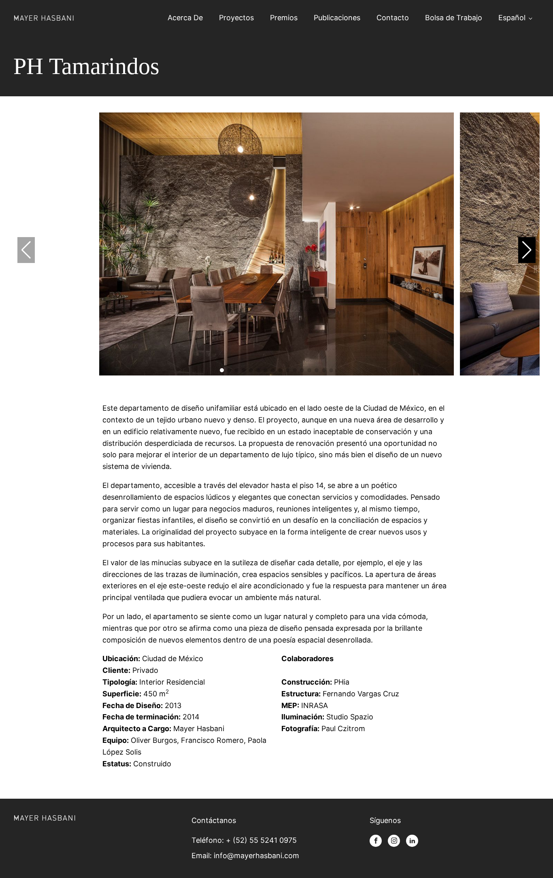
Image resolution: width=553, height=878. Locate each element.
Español (511, 17)
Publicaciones (337, 17)
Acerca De (185, 17)
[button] (527, 250)
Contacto (392, 17)
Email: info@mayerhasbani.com (245, 855)
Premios (284, 17)
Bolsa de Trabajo (453, 17)
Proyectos (236, 17)
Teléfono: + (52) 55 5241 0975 (244, 840)
